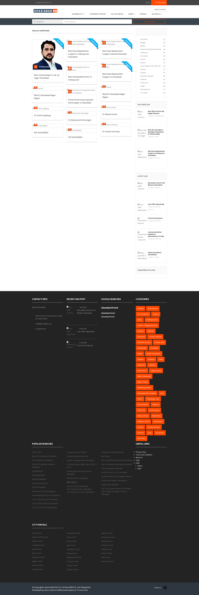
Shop (150, 433)
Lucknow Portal (72, 561)
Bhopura (157, 187)
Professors (144, 83)
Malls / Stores (143, 382)
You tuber (144, 93)
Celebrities (144, 53)
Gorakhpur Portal (73, 549)
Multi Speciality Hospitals (147, 393)
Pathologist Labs (153, 399)
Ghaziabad (154, 348)
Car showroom (143, 314)
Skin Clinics (142, 438)
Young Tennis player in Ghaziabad (113, 480)
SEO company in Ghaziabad (42, 460)
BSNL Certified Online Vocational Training (116, 460)
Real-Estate (156, 416)
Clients (139, 466)
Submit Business (160, 9)
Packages (143, 14)
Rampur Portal (72, 565)
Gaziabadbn (142, 348)
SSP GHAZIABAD (75, 137)
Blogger (143, 43)
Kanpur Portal (72, 553)
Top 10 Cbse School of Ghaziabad (44, 499)
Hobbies (141, 359)
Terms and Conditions (144, 455)
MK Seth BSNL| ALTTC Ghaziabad (114, 472)
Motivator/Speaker (147, 76)
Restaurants (158, 421)
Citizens (76, 112)
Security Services (154, 427)
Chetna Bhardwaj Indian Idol (77, 456)
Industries (158, 239)
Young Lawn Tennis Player (76, 452)
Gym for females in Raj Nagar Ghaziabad (116, 464)
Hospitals (151, 359)
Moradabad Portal (73, 533)
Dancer (142, 59)
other (162, 393)
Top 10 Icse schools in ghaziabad (44, 507)
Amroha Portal (37, 565)
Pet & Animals (143, 404)
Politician (110, 86)
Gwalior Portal (37, 569)
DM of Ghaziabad (38, 487)
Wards (131, 14)
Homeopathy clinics (80, 68)
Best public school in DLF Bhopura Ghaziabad (156, 184)
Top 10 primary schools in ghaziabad (80, 492)
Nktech (47, 590)
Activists (141, 308)
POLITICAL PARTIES (117, 14)
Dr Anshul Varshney (111, 131)
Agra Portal (71, 545)
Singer (142, 86)
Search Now (149, 22)
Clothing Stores (152, 320)
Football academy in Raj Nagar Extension (116, 476)
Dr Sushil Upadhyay (42, 115)
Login (147, 2)
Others (140, 399)
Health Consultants (153, 354)
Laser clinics (142, 370)
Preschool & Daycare (155, 218)
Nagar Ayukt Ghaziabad (110, 484)
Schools (140, 427)
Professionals (44, 67)
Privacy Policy (141, 452)
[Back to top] (191, 580)
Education (158, 221)
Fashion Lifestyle (155, 337)
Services (141, 433)
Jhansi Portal (36, 553)
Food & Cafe (159, 342)
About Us (139, 457)
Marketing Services (145, 387)
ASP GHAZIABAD (41, 132)
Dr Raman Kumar (109, 114)
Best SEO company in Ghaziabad (44, 456)
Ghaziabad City (77, 14)
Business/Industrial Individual (150, 49)
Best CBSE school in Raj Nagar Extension (156, 112)
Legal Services (156, 370)
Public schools (143, 416)
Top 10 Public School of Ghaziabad (45, 503)
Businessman (153, 308)
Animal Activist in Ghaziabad (77, 478)
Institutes (152, 365)
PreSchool (141, 410)
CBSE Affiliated (159, 116)
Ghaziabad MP (37, 471)
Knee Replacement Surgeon (117, 65)
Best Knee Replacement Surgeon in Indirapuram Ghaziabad (78, 54)
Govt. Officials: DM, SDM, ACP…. (151, 66)
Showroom (160, 433)
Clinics (157, 137)
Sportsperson (78, 91)
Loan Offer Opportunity (156, 204)
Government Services (98, 14)
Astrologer (144, 39)
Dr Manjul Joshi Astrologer (79, 120)
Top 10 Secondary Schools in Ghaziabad (116, 488)
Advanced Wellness (39, 479)
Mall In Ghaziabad (144, 376)
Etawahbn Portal (107, 561)
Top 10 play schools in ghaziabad (79, 489)
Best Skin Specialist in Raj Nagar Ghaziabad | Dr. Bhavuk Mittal (156, 132)
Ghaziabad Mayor (38, 475)
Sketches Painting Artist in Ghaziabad (80, 460)
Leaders (143, 73)
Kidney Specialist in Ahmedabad (154, 253)
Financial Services (144, 342)
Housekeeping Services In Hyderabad (46, 495)
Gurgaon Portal (72, 569)
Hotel (161, 359)
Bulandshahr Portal (74, 557)
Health (157, 257)
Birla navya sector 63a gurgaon (43, 491)
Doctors (76, 43)
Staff (139, 468)
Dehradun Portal (38, 557)
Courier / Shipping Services (147, 325)
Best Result (105, 456)
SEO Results (156, 14)
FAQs (138, 460)
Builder (142, 46)
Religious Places (143, 421)
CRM (137, 463)
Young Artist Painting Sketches (112, 452)
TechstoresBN (82, 590)
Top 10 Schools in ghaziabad (77, 486)
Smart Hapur (37, 452)
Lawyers (143, 69)
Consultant (144, 56)
